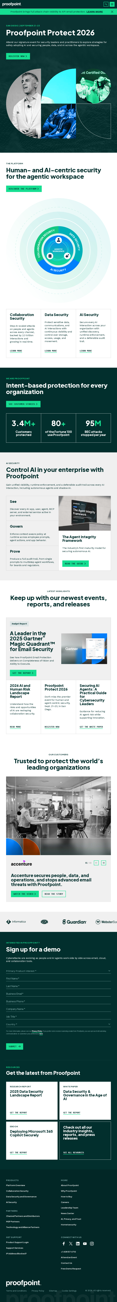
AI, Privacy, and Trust (71, 1219)
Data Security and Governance (21, 1196)
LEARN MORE (95, 11)
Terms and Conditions (16, 1291)
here (41, 1034)
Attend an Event (69, 1257)
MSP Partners (13, 1221)
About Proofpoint (70, 1185)
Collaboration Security (17, 1191)
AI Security (11, 1202)
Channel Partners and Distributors (23, 1216)
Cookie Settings (69, 1291)
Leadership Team (69, 1207)
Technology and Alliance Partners (22, 1227)
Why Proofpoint (69, 1191)
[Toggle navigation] (112, 4)
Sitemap (53, 1291)
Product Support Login (17, 1242)
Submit (12, 1046)
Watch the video (23, 894)
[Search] (106, 4)
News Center (67, 1213)
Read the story (54, 894)
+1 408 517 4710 (68, 1251)
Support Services (14, 1248)
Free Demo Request (71, 1268)
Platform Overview (15, 1185)
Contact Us (66, 1263)
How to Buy (66, 1196)
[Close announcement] (112, 12)
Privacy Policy (37, 1031)
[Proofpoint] (11, 4)
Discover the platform (22, 189)
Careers (65, 1202)
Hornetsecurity (68, 1224)
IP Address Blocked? (16, 1253)
